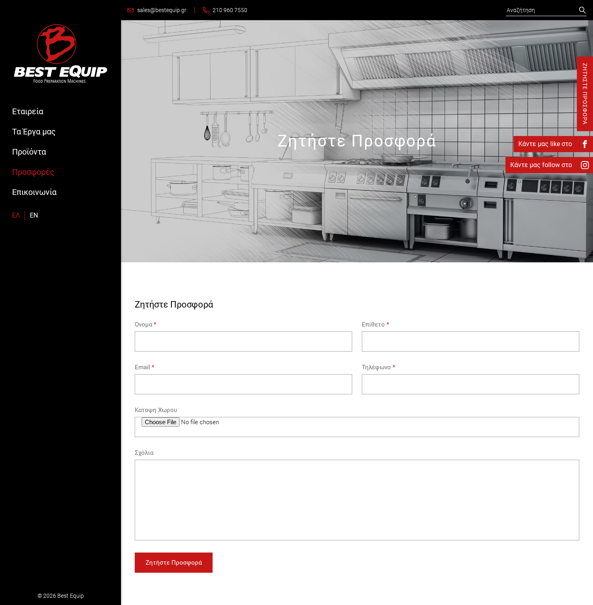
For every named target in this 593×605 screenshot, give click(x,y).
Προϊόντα (29, 152)
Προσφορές (33, 172)
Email (144, 367)
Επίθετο (375, 324)
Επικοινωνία (34, 192)
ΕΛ (16, 215)
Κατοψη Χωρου (156, 410)
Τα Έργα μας (34, 131)
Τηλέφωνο (378, 367)
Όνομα (145, 324)
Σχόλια (144, 452)
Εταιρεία (27, 111)
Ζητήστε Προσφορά (174, 562)
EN (34, 215)
